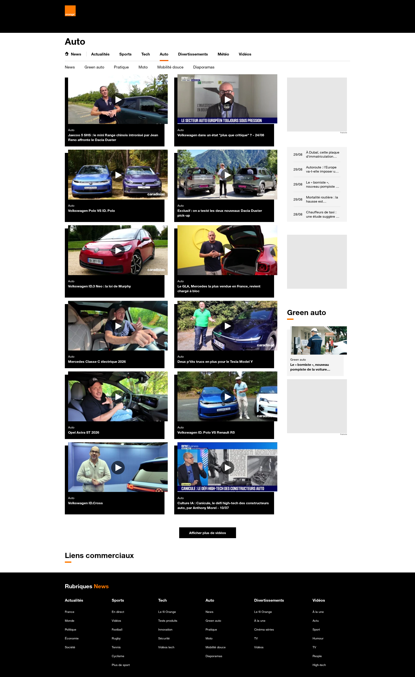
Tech (162, 600)
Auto (210, 600)
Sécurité (164, 638)
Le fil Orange (167, 612)
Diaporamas (203, 67)
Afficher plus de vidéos (212, 534)
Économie (72, 638)
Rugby (116, 638)
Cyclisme (118, 656)
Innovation (165, 629)
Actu (316, 620)
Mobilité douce (170, 67)
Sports (118, 600)
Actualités (74, 600)
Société (70, 647)
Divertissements (269, 600)
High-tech (319, 665)
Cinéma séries (264, 629)
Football (117, 629)
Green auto (94, 67)
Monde (69, 620)
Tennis (116, 647)
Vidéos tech (166, 647)
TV (256, 638)
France (69, 612)
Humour (318, 638)
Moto (143, 67)
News (70, 67)
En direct (118, 612)
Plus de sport (121, 665)
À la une (259, 620)
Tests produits (167, 620)
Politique (70, 629)
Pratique (121, 67)
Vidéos (116, 620)
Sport (316, 629)
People (317, 656)
